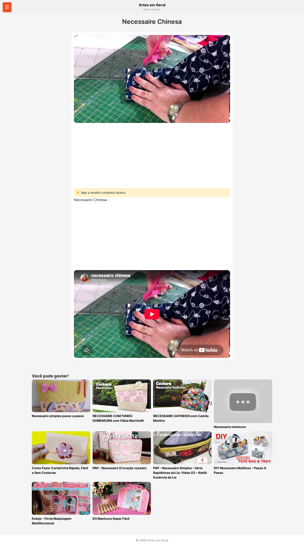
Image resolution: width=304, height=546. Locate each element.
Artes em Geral (152, 5)
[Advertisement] (152, 154)
